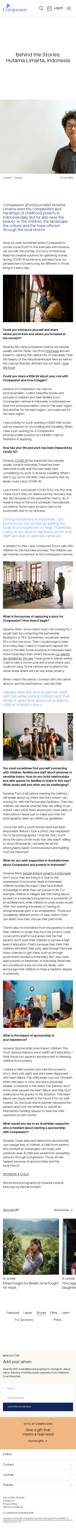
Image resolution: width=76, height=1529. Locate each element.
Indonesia (52, 351)
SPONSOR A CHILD (16, 1174)
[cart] (49, 8)
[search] (41, 8)
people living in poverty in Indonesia (47, 873)
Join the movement (19, 1407)
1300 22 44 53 (17, 1498)
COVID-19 (21, 460)
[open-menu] (69, 8)
